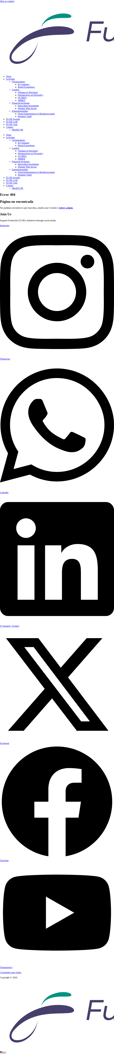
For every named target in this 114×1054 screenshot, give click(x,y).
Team (8, 76)
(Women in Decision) (28, 92)
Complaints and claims (10, 972)
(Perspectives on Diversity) (30, 95)
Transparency (6, 967)
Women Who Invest (27, 108)
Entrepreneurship (20, 111)
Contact (9, 127)
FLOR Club (11, 124)
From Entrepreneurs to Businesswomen (36, 113)
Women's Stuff (25, 116)
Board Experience (26, 87)
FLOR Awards (13, 119)
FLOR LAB (12, 122)
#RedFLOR (17, 130)
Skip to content (7, 1)
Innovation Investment (28, 105)
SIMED (21, 100)
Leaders (15, 89)
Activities (10, 79)
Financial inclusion (21, 103)
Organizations (18, 81)
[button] (57, 1052)
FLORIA (22, 97)
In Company (24, 84)
